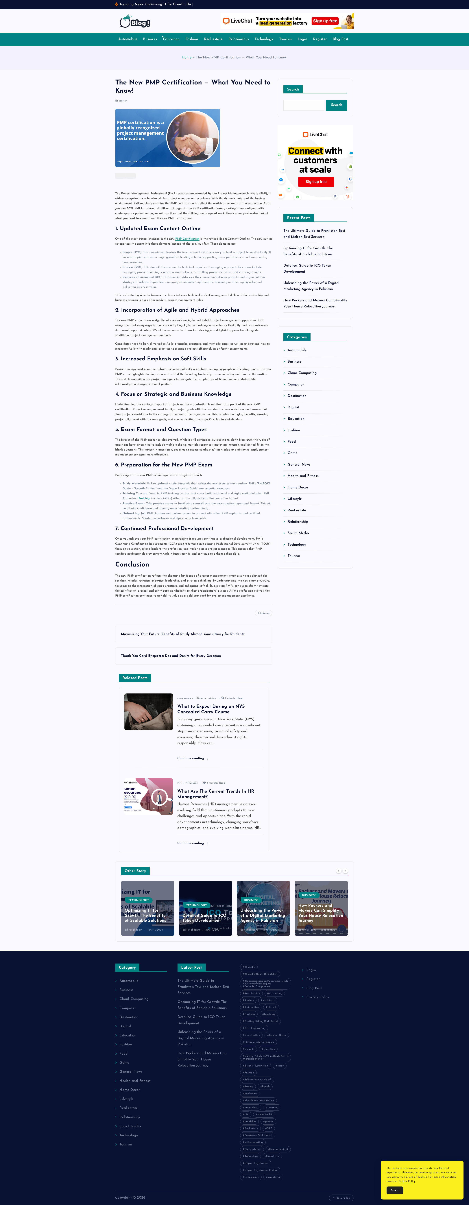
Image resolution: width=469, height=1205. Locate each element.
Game (292, 453)
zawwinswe (274, 1177)
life (247, 1114)
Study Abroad (253, 1149)
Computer (296, 384)
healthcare (251, 1093)
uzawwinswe (252, 1177)
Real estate (213, 39)
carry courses (185, 698)
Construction (252, 1035)
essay (280, 1065)
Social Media (298, 533)
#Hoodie (250, 967)
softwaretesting (254, 1142)
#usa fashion (252, 993)
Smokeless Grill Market (258, 1135)
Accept (394, 1190)
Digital (293, 407)
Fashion (192, 39)
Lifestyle (295, 499)
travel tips (273, 1156)
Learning (273, 1107)
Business (150, 39)
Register (320, 39)
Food (292, 442)
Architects (269, 1000)
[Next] (345, 870)
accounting (275, 993)
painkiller (250, 1121)
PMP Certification (187, 238)
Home (186, 57)
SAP (269, 1128)
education (269, 1049)
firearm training (206, 698)
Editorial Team (133, 930)
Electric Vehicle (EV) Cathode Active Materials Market (265, 1057)
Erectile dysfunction (256, 1065)
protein (269, 1121)
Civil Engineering (255, 1028)
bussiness (269, 1014)
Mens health (265, 1114)
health (266, 1086)
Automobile (127, 39)
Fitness (249, 1086)
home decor (251, 1107)
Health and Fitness (303, 476)
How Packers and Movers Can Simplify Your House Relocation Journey (202, 1059)
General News (299, 464)
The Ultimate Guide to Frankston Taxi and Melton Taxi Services (203, 987)
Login (302, 39)
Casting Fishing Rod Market (261, 1021)
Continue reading (191, 758)
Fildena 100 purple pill (258, 1079)
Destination (297, 396)
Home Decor (298, 487)
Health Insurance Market (259, 1100)
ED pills (249, 1049)
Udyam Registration (256, 1163)
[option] (147, 908)
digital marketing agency (259, 1042)
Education (171, 39)
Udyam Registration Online (261, 1170)
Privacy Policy (317, 997)
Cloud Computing (302, 373)
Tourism (285, 39)
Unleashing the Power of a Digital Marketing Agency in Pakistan (204, 916)
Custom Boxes (277, 1035)
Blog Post (340, 39)
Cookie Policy (407, 1181)
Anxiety (249, 1000)
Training (144, 498)
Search (293, 89)
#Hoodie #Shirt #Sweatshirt (261, 974)
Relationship (238, 39)
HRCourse (192, 783)
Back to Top (343, 1198)
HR (179, 783)
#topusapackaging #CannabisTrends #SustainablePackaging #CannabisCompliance (265, 984)
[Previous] (338, 870)
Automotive (252, 1007)
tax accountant (279, 1149)
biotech (272, 1007)
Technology (264, 39)
